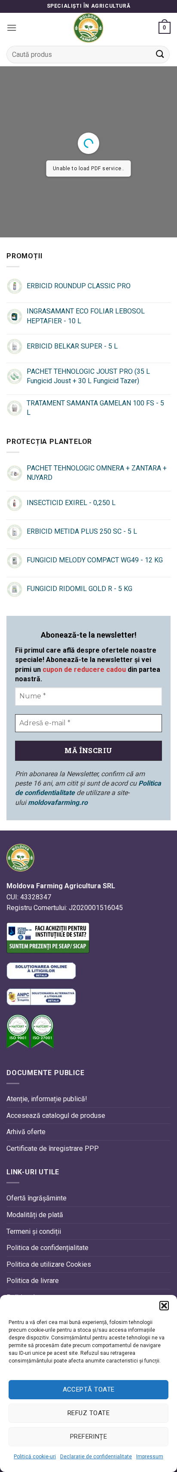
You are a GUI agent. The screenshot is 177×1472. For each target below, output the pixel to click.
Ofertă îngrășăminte (36, 1198)
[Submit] (160, 54)
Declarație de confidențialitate (96, 1457)
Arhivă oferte (26, 1132)
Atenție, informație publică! (46, 1099)
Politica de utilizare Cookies (48, 1264)
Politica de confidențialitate (47, 1248)
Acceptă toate (89, 1389)
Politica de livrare (32, 1281)
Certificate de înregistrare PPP (52, 1148)
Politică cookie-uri (35, 1457)
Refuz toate (88, 1413)
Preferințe (88, 1436)
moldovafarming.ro (58, 802)
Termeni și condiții (33, 1231)
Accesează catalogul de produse (55, 1115)
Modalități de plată (34, 1215)
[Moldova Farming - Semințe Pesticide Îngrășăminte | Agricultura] (88, 28)
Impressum (149, 1457)
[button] (164, 1305)
